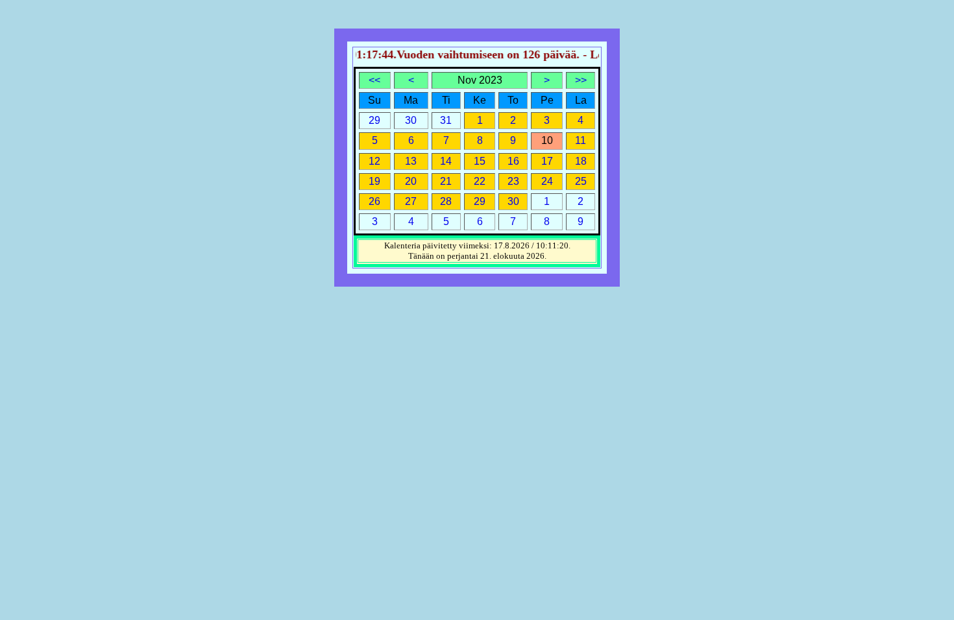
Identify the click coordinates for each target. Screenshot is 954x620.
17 (547, 161)
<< (374, 80)
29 (479, 201)
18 (581, 161)
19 (374, 181)
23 (513, 181)
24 (547, 181)
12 (374, 161)
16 (513, 161)
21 (446, 181)
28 (446, 201)
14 (446, 161)
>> (581, 80)
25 (581, 181)
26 (374, 201)
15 (479, 161)
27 (411, 201)
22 (479, 181)
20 (411, 181)
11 (580, 140)
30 (513, 201)
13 (411, 161)
